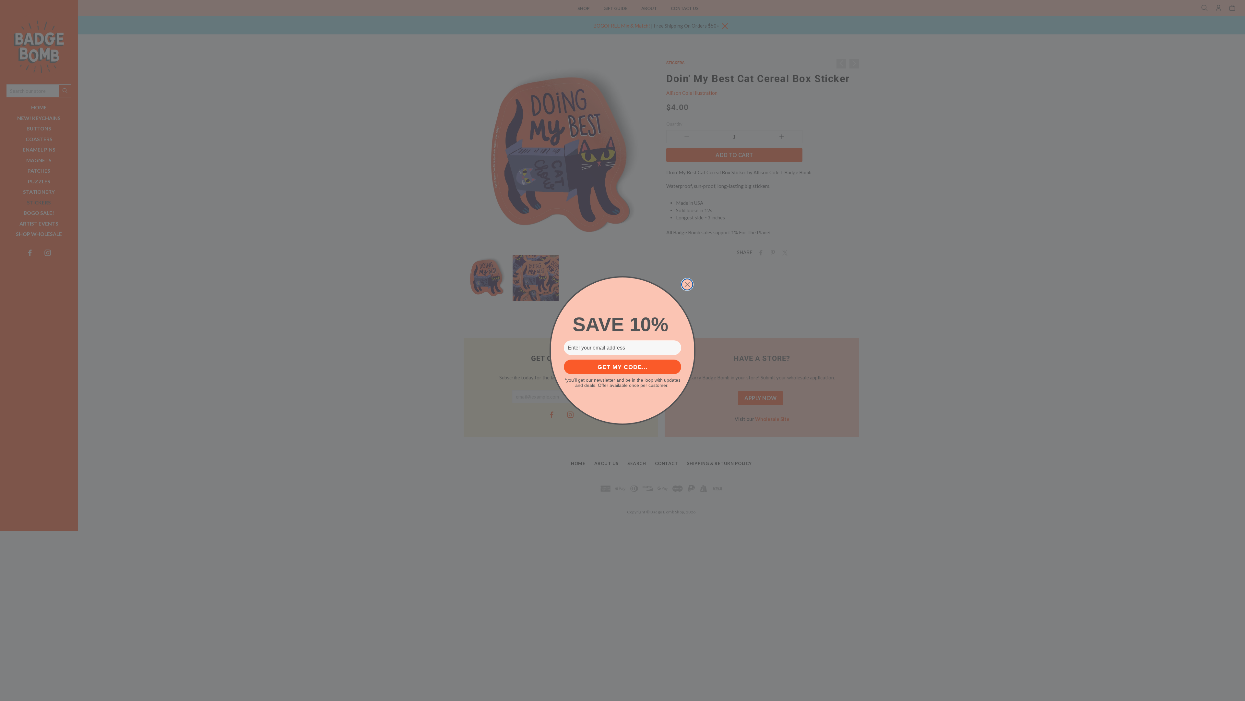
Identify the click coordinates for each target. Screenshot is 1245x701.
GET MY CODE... (623, 367)
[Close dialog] (687, 284)
